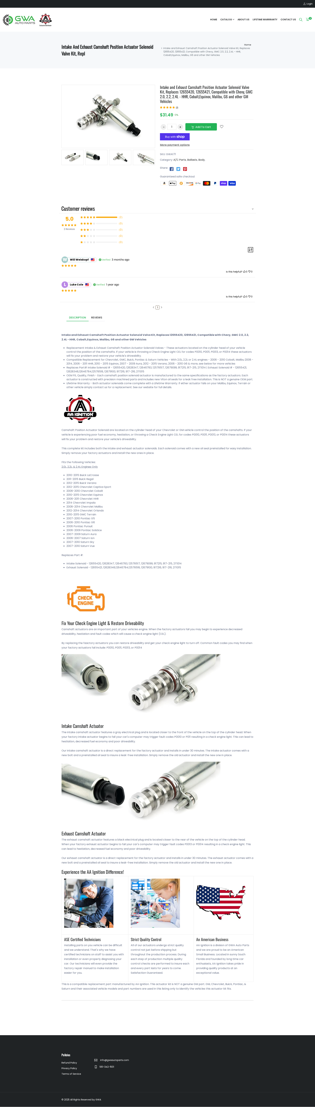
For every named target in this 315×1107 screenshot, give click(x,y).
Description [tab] (77, 317)
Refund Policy (69, 1062)
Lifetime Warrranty (265, 19)
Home (213, 19)
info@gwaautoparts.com (114, 1060)
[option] (73, 157)
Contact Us (288, 19)
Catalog (226, 19)
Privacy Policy (69, 1068)
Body (201, 160)
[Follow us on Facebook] (172, 169)
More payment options (175, 145)
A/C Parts (179, 160)
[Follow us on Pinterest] (185, 169)
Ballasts (192, 160)
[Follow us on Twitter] (178, 169)
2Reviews (69, 229)
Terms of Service (71, 1074)
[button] (153, 307)
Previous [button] (56, 158)
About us (243, 19)
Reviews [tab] (96, 317)
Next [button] (160, 158)
